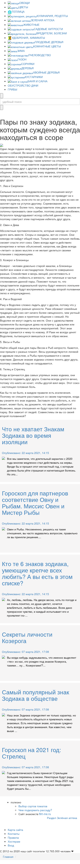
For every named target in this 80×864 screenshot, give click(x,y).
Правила (13, 837)
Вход (11, 845)
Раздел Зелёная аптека (62, 818)
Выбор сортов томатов (32, 806)
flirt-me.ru (45, 814)
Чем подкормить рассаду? (35, 810)
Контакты (13, 834)
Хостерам (14, 841)
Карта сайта (15, 830)
